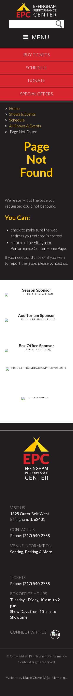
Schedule (36, 67)
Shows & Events (22, 114)
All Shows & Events (25, 126)
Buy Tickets (37, 54)
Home (14, 108)
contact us (58, 263)
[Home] (36, 10)
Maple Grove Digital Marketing (44, 677)
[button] (36, 37)
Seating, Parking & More (31, 551)
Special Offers (36, 93)
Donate (36, 80)
